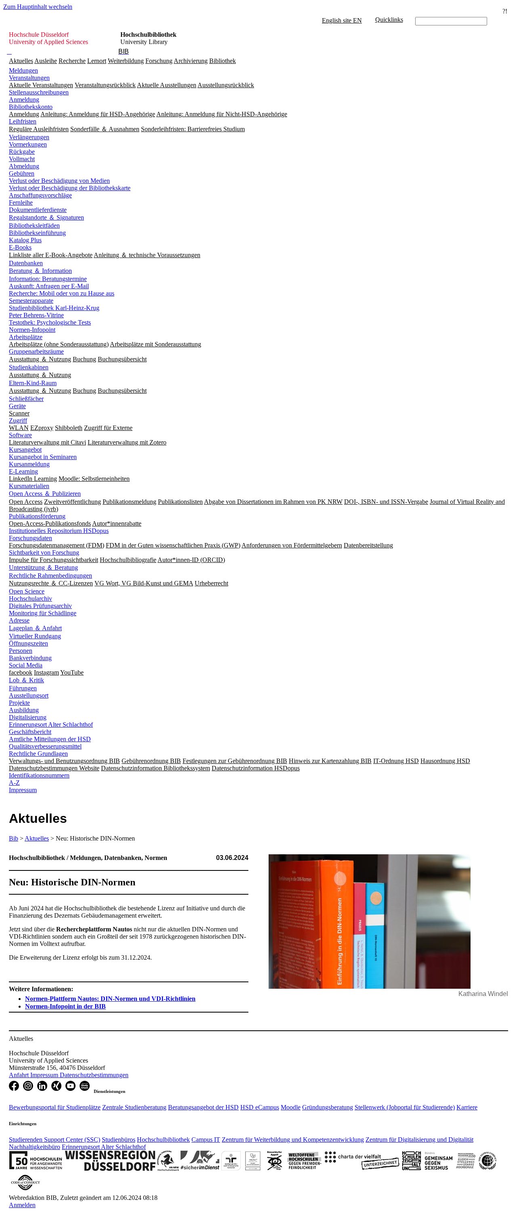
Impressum (23, 789)
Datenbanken (26, 263)
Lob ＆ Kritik (26, 680)
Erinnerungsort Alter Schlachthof (51, 724)
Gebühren (21, 173)
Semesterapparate (31, 300)
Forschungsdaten (30, 538)
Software (20, 435)
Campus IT (205, 1139)
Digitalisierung (27, 717)
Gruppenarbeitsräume (36, 351)
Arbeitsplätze (25, 336)
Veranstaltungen (29, 77)
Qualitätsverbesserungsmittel (45, 746)
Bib (13, 838)
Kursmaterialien (29, 485)
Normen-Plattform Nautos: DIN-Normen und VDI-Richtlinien (110, 998)
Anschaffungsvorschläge (40, 195)
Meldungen (23, 70)
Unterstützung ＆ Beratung (43, 567)
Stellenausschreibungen (39, 92)
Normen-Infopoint (32, 329)
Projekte (19, 702)
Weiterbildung (126, 60)
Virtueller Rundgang (35, 636)
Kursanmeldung (29, 464)
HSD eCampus (259, 1107)
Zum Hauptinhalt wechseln (37, 6)
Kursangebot (25, 449)
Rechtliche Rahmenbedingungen (50, 575)
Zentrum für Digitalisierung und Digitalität (419, 1139)
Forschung (158, 60)
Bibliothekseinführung (37, 232)
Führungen (23, 688)
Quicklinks (389, 19)
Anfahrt (19, 1075)
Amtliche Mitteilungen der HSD (50, 739)
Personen (20, 650)
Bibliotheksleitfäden (34, 225)
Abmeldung (24, 166)
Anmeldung (24, 99)
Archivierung (191, 60)
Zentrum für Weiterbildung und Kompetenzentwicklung (293, 1139)
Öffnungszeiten (28, 643)
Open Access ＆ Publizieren (45, 493)
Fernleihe (21, 202)
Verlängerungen (29, 137)
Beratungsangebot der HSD (203, 1107)
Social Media (25, 665)
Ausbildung (24, 710)
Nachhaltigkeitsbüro (34, 1146)
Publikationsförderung (37, 516)
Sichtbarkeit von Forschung (44, 552)
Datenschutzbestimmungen (94, 1075)
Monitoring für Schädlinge (42, 613)
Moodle (291, 1107)
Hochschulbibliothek (163, 1139)
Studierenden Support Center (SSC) (54, 1139)
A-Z (14, 782)
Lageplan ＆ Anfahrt (35, 628)
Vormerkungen (28, 144)
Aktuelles (21, 60)
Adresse (19, 620)
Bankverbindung (30, 657)
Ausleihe (45, 60)
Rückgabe (22, 151)
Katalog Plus (25, 240)
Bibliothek (222, 60)
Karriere (466, 1107)
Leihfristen (22, 121)
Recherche (72, 60)
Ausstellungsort (28, 695)
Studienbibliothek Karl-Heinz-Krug (54, 307)
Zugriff (18, 420)
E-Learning (23, 471)
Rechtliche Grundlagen (38, 753)
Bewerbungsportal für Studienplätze (55, 1107)
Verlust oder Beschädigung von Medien (59, 180)
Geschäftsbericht (30, 731)
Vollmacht (22, 158)
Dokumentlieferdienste (38, 209)
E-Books (20, 247)
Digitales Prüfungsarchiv (40, 605)
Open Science (26, 591)
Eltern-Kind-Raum (33, 383)
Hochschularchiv (30, 598)
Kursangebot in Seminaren (43, 456)
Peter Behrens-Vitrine (36, 315)
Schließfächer (26, 398)
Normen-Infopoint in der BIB (65, 1006)
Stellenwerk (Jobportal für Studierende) (405, 1107)
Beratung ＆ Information (40, 270)
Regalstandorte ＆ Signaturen (46, 217)
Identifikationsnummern (39, 775)
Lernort (96, 60)
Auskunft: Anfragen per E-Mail (49, 286)
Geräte (17, 406)
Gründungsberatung (327, 1107)
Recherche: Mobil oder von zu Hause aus (61, 293)
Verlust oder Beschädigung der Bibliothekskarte (69, 188)
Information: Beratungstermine (48, 278)
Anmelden (22, 1205)
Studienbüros (118, 1139)
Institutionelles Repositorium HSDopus (59, 530)
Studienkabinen (28, 367)
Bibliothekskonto (31, 106)
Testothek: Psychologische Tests (50, 322)
